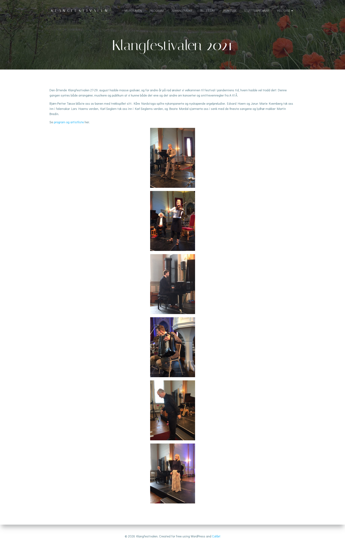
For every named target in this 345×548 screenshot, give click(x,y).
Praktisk (229, 10)
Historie (283, 10)
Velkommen (133, 10)
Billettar (207, 10)
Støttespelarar (256, 10)
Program (157, 10)
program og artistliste (69, 122)
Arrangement (182, 10)
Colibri (216, 536)
